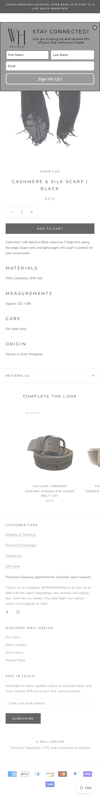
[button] (94, 27)
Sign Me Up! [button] (50, 78)
